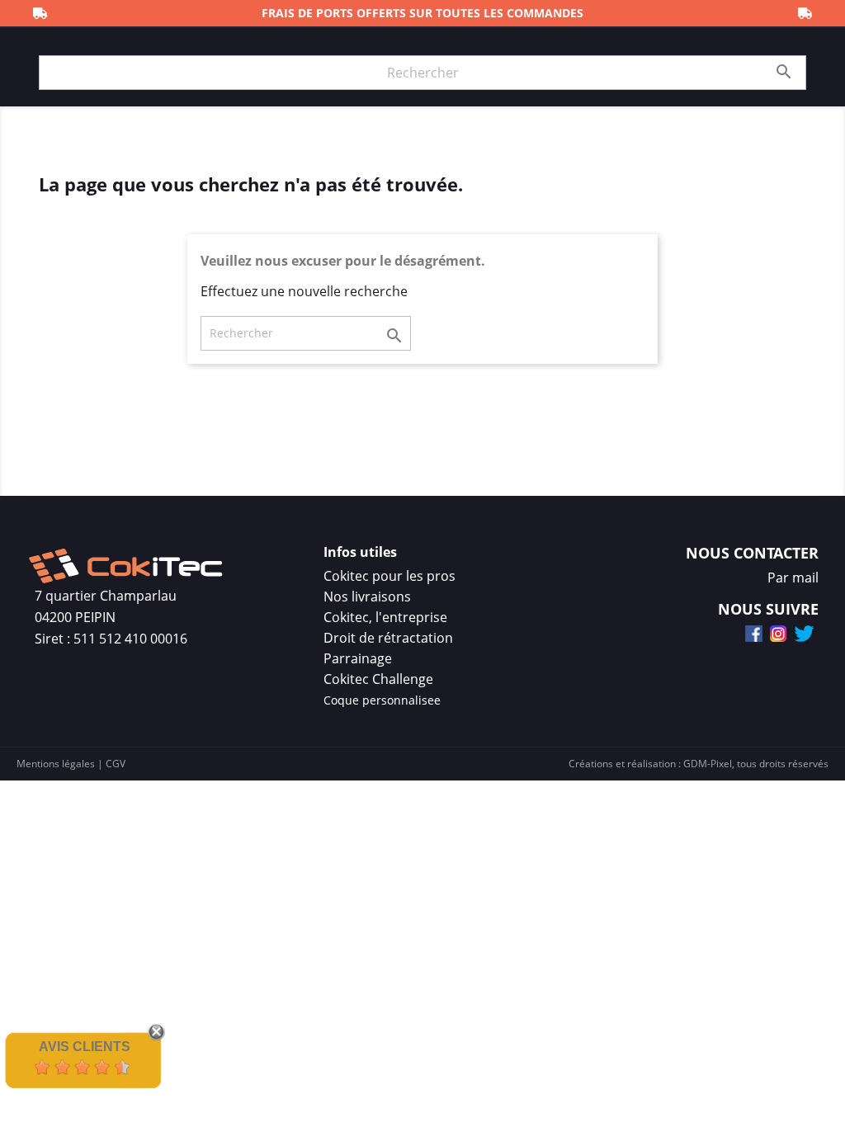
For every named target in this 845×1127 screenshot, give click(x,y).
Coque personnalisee (382, 700)
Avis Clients (84, 1047)
